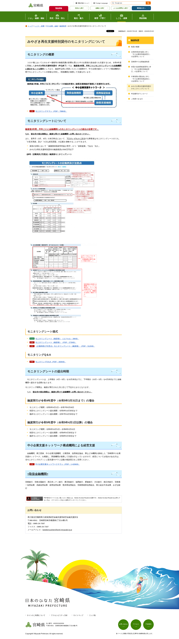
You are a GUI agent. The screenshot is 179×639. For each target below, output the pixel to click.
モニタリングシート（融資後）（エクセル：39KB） (57, 339)
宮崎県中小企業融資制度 (140, 62)
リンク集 (92, 615)
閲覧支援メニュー (83, 3)
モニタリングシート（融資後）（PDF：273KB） (55, 342)
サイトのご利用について (36, 615)
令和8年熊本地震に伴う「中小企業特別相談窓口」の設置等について (141, 54)
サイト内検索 (112, 3)
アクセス (136, 624)
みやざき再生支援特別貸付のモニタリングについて (141, 87)
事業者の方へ (141, 8)
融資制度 (63, 26)
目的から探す (79, 8)
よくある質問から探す (120, 8)
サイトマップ (78, 615)
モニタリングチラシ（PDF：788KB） (51, 111)
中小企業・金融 (52, 26)
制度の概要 (135, 47)
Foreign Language (102, 3)
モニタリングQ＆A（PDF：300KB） (50, 362)
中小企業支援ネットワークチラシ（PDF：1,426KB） (57, 464)
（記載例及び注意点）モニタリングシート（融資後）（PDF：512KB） (65, 346)
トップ (30, 26)
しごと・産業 (39, 26)
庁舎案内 (148, 624)
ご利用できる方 (137, 99)
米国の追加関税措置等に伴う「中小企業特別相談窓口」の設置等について (141, 69)
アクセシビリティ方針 (59, 615)
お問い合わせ (123, 624)
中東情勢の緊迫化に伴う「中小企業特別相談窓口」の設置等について (141, 79)
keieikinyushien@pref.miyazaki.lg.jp (57, 530)
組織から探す (100, 8)
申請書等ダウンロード (139, 94)
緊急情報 (58, 8)
